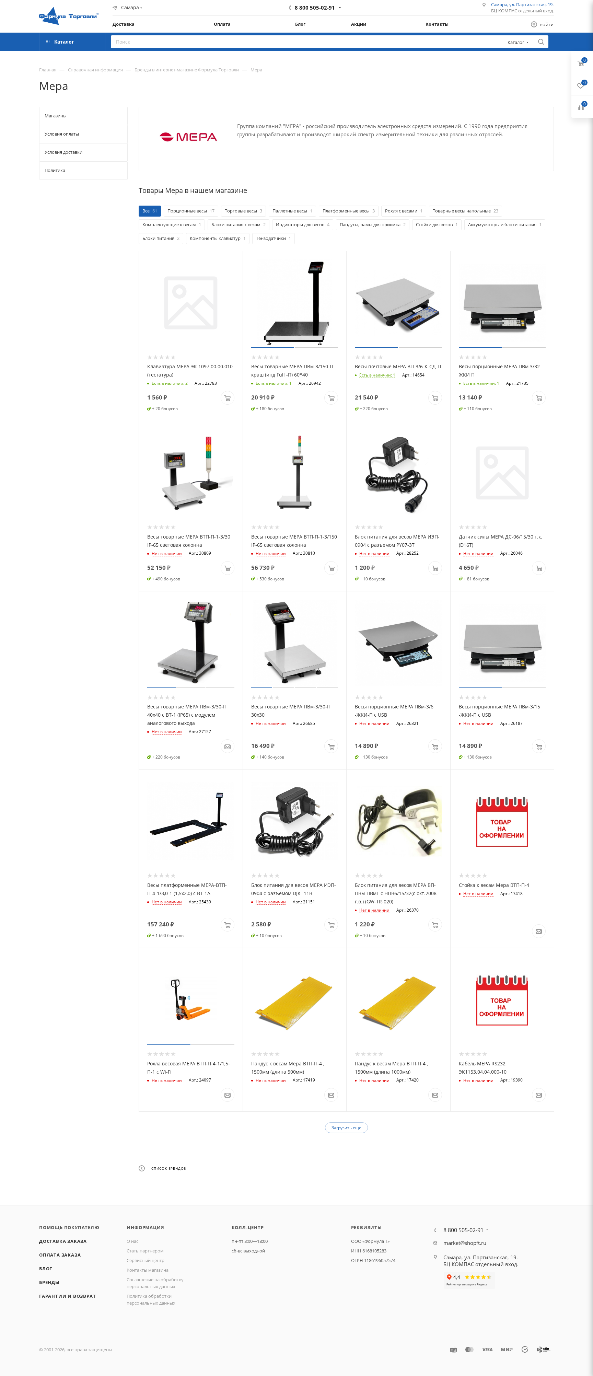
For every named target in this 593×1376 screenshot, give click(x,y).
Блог (45, 1268)
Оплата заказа (60, 1255)
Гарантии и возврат (67, 1296)
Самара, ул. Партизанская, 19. (522, 4)
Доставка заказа (63, 1241)
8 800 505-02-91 (315, 7)
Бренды (49, 1282)
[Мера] (188, 136)
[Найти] (541, 41)
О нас (132, 1241)
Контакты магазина (147, 1270)
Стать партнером (145, 1251)
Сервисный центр (145, 1260)
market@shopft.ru (464, 1242)
